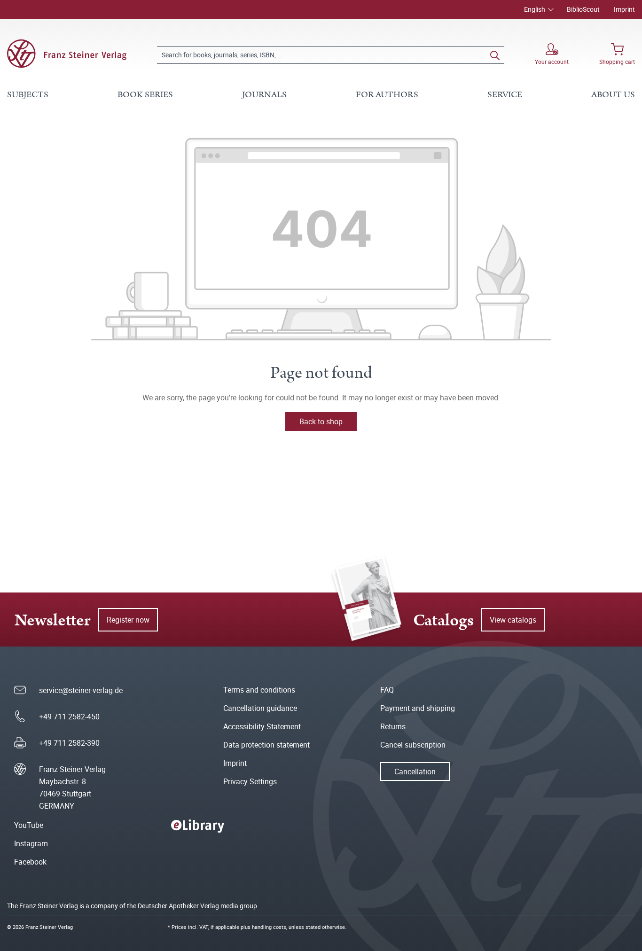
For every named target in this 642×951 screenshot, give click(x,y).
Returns (393, 726)
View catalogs (513, 620)
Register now (128, 620)
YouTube (28, 825)
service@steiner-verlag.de (81, 690)
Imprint (624, 9)
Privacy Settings (250, 781)
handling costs (269, 926)
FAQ (387, 690)
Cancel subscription (413, 745)
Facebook (30, 862)
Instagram (31, 843)
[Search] (494, 55)
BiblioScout (583, 9)
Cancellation (415, 771)
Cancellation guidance (260, 708)
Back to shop (321, 421)
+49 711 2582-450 (69, 716)
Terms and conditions (259, 690)
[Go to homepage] (66, 53)
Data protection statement (266, 745)
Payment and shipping (417, 708)
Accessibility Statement (262, 726)
